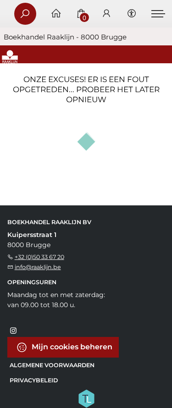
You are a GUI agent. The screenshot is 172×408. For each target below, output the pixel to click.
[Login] (106, 14)
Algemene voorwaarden (52, 365)
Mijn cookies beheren (71, 346)
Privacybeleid (34, 380)
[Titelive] (86, 398)
